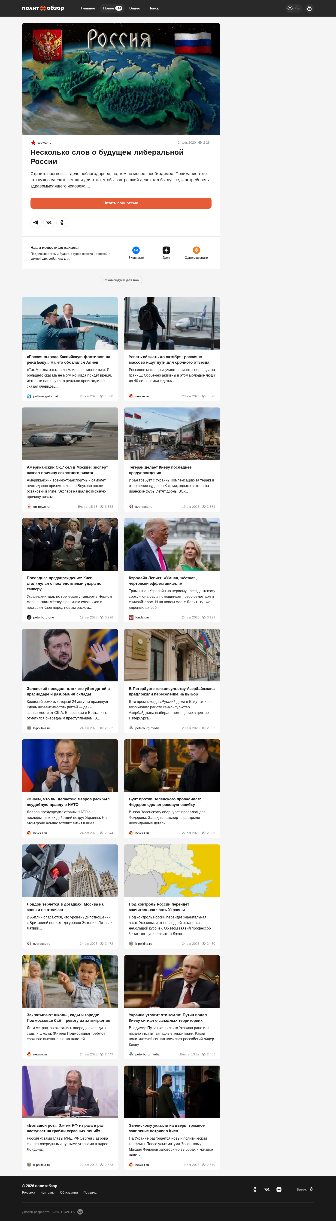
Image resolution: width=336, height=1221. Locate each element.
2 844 (109, 833)
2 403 (211, 1054)
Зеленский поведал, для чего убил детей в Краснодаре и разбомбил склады (68, 691)
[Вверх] (305, 1189)
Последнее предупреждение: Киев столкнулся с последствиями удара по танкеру (64, 583)
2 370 (211, 1165)
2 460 (211, 943)
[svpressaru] (131, 506)
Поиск (153, 8)
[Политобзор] (43, 8)
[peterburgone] (29, 617)
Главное (88, 8)
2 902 (211, 728)
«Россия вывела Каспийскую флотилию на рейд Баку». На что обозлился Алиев (68, 359)
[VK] (267, 1189)
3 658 (109, 506)
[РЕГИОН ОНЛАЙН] (131, 396)
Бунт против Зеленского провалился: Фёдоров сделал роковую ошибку (165, 802)
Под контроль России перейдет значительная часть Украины (159, 907)
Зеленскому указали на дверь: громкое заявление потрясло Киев (167, 1128)
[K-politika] (29, 728)
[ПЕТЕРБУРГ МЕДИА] (131, 728)
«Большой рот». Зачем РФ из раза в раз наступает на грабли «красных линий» (65, 1128)
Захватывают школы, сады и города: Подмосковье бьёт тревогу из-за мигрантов (68, 1017)
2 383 (109, 1165)
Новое (112, 8)
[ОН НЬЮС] (29, 506)
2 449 (109, 1054)
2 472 (109, 943)
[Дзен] (279, 1189)
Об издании (69, 1192)
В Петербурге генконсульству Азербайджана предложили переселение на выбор (172, 691)
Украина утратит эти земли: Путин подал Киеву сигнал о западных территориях (168, 1017)
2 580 (211, 833)
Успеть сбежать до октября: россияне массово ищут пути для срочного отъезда (169, 359)
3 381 (211, 506)
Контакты (47, 1192)
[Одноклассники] (255, 1189)
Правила (90, 1192)
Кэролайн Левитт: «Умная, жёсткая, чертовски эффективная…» (163, 581)
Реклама (28, 1192)
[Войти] (309, 8)
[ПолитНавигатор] (29, 396)
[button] (36, 222)
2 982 (109, 728)
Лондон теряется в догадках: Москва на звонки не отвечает (65, 907)
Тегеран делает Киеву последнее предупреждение (160, 470)
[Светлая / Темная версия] (293, 8)
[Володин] (33, 142)
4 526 (211, 396)
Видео (134, 8)
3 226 (109, 617)
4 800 (109, 396)
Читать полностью (120, 203)
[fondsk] (131, 617)
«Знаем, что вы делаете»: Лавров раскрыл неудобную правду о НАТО (68, 802)
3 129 (211, 617)
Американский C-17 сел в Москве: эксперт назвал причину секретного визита (67, 470)
